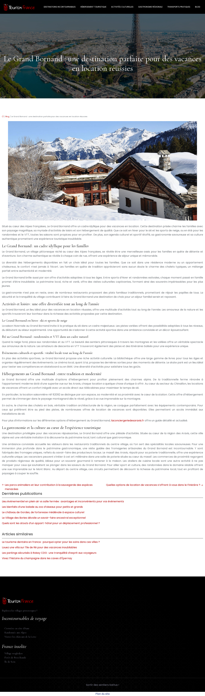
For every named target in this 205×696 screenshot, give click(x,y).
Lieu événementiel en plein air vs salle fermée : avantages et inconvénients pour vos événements (63, 501)
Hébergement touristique (93, 6)
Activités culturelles (122, 6)
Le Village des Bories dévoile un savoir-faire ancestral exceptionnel (44, 518)
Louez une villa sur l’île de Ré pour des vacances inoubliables (39, 547)
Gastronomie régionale (150, 6)
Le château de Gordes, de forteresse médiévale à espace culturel (43, 512)
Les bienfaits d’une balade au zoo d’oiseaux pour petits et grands (42, 507)
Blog (197, 6)
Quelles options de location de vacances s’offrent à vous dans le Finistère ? (153, 485)
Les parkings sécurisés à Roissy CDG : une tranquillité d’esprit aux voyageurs (49, 553)
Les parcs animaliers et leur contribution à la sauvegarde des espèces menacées (49, 487)
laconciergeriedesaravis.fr (127, 420)
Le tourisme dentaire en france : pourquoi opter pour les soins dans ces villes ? (51, 542)
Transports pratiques (178, 6)
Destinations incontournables (60, 6)
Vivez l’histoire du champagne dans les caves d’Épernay (37, 558)
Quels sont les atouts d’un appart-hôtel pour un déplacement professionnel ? (51, 523)
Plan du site (102, 694)
